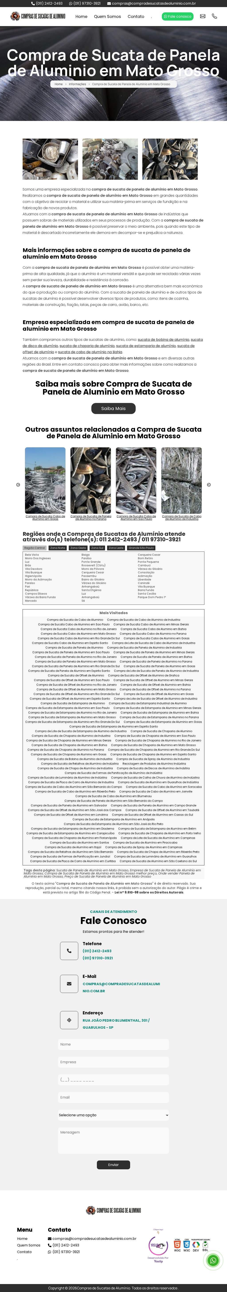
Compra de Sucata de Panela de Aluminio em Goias (159, 666)
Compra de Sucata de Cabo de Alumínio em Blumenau (113, 796)
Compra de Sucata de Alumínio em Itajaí (73, 847)
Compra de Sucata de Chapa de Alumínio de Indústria (75, 768)
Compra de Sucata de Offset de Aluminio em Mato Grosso (76, 689)
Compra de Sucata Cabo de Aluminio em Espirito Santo (70, 643)
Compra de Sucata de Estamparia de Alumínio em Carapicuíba (70, 833)
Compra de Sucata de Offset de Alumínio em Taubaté (162, 810)
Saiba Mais (113, 408)
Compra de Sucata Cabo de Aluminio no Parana (153, 633)
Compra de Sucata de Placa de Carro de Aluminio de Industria (71, 782)
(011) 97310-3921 (87, 3)
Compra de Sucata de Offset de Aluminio (76, 675)
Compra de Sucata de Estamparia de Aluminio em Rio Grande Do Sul (72, 722)
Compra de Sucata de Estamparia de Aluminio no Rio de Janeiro (72, 712)
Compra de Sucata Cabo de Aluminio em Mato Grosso (78, 633)
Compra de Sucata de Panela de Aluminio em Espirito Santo (69, 671)
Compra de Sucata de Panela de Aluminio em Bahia (156, 657)
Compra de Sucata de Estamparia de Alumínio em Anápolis (113, 819)
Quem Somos (107, 16)
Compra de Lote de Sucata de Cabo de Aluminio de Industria (153, 643)
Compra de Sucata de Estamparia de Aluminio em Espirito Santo (113, 726)
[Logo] (113, 1212)
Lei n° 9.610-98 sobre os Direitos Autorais (149, 892)
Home (81, 16)
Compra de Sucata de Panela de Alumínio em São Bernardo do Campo (114, 801)
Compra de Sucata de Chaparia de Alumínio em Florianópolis (74, 838)
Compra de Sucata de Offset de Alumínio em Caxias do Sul (152, 814)
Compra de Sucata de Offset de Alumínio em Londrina (71, 814)
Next (209, 485)
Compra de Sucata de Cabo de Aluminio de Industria (143, 619)
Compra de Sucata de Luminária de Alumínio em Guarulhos (155, 856)
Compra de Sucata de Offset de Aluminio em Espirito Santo (70, 698)
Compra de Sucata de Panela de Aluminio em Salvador (69, 805)
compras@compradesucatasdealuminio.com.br (154, 3)
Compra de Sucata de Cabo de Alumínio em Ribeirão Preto (75, 791)
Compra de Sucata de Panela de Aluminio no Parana (156, 661)
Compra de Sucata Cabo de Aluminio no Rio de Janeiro (79, 629)
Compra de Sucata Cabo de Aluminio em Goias (157, 638)
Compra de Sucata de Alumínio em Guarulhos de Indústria (158, 782)
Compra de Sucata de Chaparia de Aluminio (161, 731)
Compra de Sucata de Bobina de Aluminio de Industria (74, 759)
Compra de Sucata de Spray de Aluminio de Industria (153, 759)
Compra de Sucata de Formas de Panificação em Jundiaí (70, 856)
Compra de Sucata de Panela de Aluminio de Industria (144, 647)
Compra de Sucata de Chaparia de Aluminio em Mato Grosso (153, 745)
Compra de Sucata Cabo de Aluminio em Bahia (153, 629)
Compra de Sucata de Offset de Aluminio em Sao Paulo (72, 680)
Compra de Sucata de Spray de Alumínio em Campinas (143, 847)
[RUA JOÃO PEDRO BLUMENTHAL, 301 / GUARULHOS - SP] (69, 1020)
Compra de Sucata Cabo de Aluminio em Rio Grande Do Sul (79, 638)
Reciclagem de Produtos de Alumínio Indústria (154, 763)
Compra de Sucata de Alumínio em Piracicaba (145, 842)
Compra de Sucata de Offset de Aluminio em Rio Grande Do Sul (76, 694)
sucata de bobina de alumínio (163, 339)
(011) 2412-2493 (49, 3)
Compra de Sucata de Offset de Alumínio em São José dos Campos (74, 810)
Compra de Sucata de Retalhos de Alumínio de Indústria (80, 763)
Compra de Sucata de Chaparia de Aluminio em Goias (68, 754)
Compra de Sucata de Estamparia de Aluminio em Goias (163, 722)
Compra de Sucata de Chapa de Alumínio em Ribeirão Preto (158, 852)
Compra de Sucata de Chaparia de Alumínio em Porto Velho (159, 833)
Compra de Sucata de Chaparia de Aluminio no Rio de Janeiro (158, 740)
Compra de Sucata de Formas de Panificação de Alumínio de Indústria (113, 773)
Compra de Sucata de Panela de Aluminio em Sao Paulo (71, 652)
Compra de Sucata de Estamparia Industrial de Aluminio (148, 703)
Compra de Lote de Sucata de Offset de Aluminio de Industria (155, 698)
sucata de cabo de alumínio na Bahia (90, 352)
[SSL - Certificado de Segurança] (205, 1246)
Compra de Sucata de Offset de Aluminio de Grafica (143, 675)
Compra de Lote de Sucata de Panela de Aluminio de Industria (156, 671)
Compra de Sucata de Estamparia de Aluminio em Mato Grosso (72, 717)
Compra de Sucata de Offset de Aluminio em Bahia (156, 684)
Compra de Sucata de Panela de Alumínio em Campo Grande (153, 805)
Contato (136, 16)
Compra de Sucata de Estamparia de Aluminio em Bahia (160, 712)
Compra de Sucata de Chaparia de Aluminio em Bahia (69, 745)
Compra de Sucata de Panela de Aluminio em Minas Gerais (154, 652)
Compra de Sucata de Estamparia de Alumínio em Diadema (72, 828)
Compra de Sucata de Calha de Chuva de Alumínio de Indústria (155, 777)
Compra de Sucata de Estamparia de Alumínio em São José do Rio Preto (113, 824)
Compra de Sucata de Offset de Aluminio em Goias (159, 694)
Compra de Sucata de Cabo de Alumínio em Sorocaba (164, 787)
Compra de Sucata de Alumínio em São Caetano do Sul (158, 861)
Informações (77, 84)
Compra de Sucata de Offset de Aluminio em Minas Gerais (153, 680)
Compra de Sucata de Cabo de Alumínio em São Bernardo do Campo (73, 787)
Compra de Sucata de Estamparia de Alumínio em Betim (157, 828)
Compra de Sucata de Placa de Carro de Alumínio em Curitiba (73, 861)
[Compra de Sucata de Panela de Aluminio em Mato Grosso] (50, 159)
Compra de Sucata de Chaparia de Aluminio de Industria (71, 736)
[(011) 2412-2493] (69, 951)
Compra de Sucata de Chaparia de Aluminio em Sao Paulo (155, 736)
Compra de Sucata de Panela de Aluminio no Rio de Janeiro (76, 657)
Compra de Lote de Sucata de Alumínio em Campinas (158, 838)
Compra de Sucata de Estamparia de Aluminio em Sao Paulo (68, 708)
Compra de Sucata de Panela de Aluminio (74, 647)
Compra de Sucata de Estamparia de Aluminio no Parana (159, 717)
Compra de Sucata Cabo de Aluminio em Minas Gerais (151, 624)
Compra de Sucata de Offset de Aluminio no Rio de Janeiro (76, 684)
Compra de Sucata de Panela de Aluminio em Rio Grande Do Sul (76, 666)
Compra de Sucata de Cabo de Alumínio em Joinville (155, 791)
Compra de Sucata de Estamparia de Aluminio (73, 703)
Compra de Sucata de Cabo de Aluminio (75, 619)
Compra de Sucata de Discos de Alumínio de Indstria (153, 768)
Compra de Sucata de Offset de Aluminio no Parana (155, 689)
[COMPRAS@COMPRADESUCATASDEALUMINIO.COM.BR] (69, 984)
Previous (18, 485)
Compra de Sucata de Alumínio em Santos (79, 842)
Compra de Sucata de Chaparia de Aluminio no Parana (65, 749)
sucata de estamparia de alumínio (146, 345)
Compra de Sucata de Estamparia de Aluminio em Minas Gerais (157, 708)
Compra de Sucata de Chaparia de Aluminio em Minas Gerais (68, 740)
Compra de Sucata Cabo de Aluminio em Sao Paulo (74, 624)
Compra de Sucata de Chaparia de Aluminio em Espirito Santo (153, 754)
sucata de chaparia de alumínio (87, 345)
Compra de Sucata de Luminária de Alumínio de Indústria (67, 777)
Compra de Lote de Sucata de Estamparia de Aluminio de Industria (81, 731)
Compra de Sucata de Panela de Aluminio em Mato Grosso (75, 661)
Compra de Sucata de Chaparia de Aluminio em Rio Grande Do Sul (154, 749)
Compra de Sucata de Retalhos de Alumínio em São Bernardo (70, 852)
